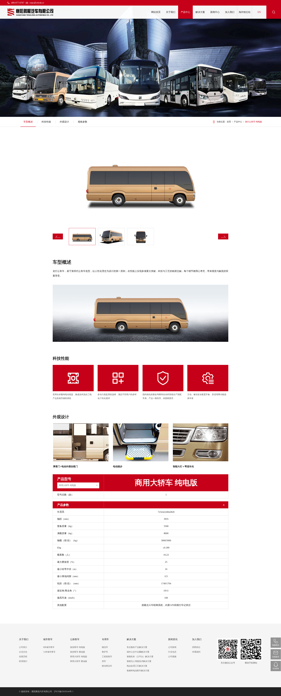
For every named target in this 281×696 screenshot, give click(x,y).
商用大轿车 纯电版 (78, 656)
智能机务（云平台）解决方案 (140, 656)
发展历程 (23, 656)
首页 (229, 122)
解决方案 (131, 639)
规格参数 (82, 122)
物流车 (105, 647)
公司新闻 (172, 647)
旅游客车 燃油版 (77, 652)
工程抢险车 (107, 656)
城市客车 (48, 639)
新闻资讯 (173, 639)
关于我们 (23, 639)
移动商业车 (107, 666)
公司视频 (172, 656)
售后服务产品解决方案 (137, 647)
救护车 (105, 652)
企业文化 (23, 652)
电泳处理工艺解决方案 (137, 666)
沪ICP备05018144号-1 (63, 691)
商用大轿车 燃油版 (78, 661)
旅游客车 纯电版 (77, 647)
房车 (104, 661)
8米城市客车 (48, 647)
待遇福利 (196, 652)
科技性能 (46, 122)
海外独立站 (244, 12)
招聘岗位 (196, 647)
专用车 (105, 639)
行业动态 (172, 652)
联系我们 (23, 661)
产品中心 (238, 122)
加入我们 (197, 639)
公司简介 (23, 647)
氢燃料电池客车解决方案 (138, 671)
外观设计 (64, 122)
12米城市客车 (49, 652)
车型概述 (28, 122)
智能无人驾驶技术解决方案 (139, 661)
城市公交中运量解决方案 (138, 652)
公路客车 (74, 639)
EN (259, 12)
